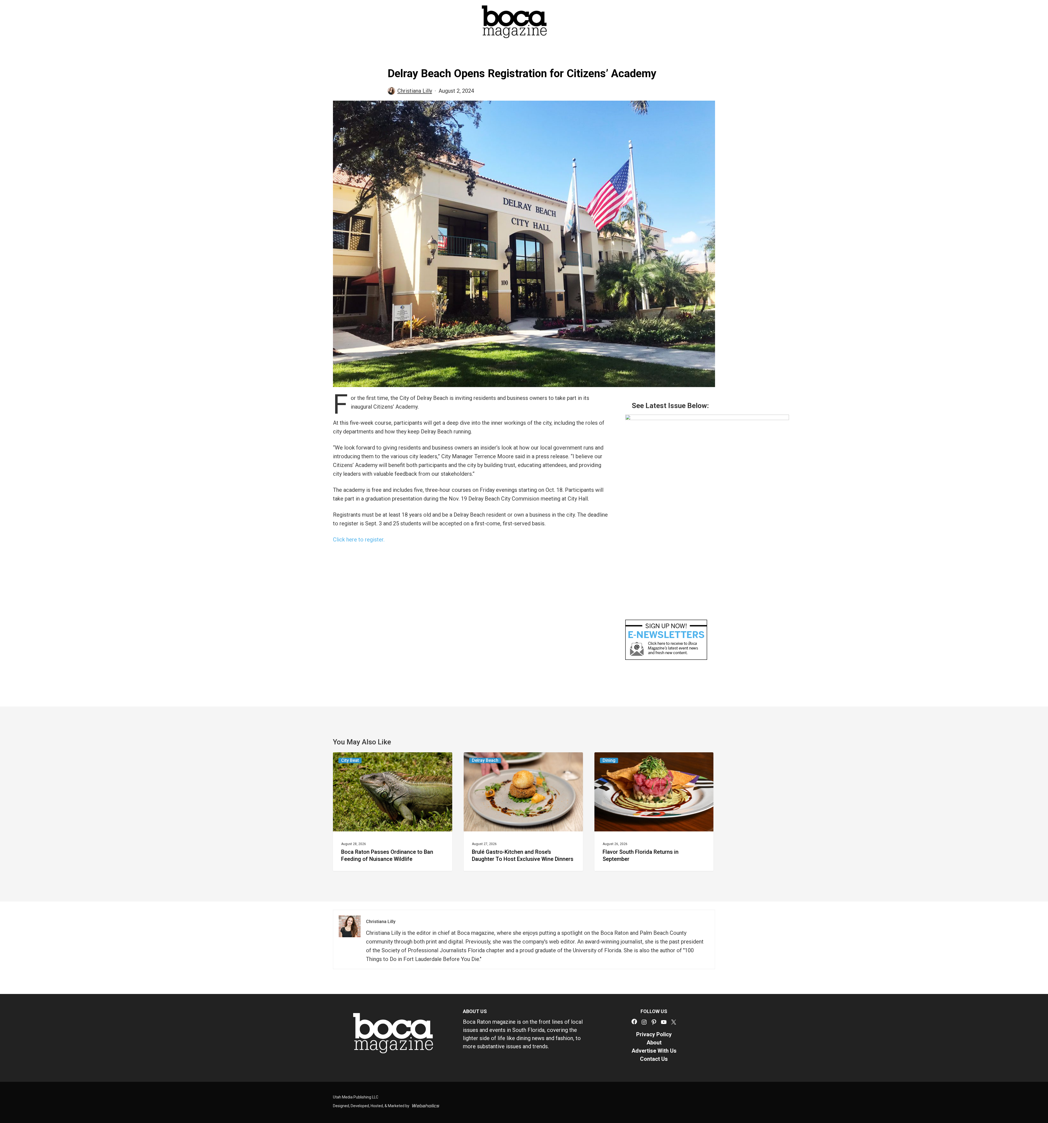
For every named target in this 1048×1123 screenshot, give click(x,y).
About (654, 1042)
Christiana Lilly (414, 91)
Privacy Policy (654, 1034)
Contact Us (654, 1059)
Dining (609, 760)
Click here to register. (359, 539)
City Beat (350, 760)
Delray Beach (485, 760)
